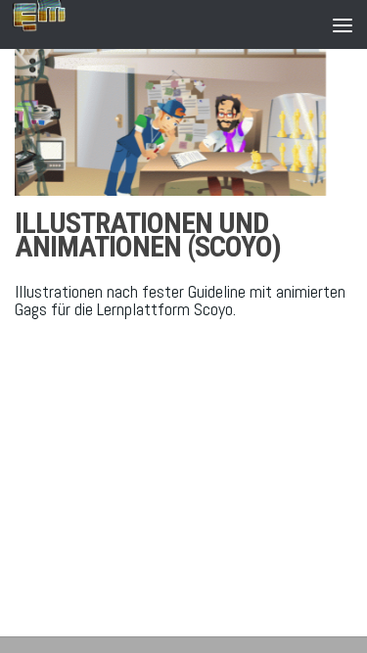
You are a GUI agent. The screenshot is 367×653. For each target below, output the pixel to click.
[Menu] (342, 24)
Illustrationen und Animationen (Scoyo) (148, 234)
